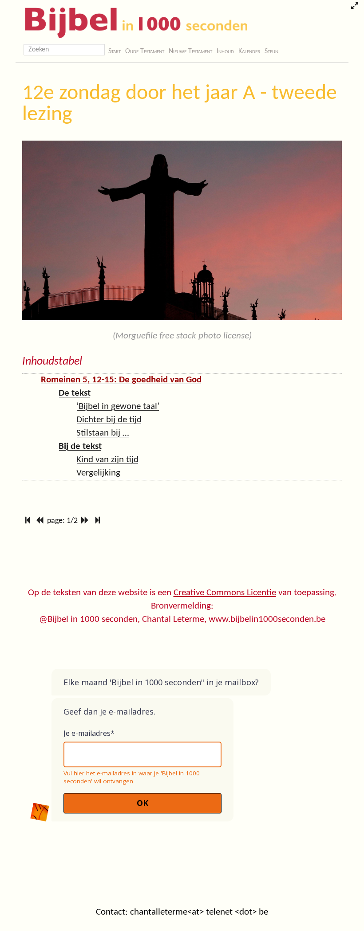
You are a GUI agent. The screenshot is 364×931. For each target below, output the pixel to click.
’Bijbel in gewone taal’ (117, 406)
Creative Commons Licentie (225, 592)
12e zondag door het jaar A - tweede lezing (179, 104)
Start (114, 51)
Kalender (249, 51)
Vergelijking (98, 473)
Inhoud (225, 51)
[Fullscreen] (354, 6)
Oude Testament (144, 51)
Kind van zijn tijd (107, 459)
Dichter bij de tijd (109, 419)
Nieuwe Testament (190, 51)
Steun (271, 51)
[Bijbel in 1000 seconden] (133, 20)
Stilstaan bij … (102, 433)
